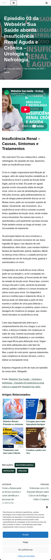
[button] (47, 507)
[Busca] (47, 3)
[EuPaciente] (4, 2)
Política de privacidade (26, 556)
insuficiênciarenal (25, 465)
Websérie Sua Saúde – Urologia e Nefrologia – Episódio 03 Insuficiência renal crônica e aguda (23, 383)
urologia (22, 471)
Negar (25, 542)
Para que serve (14, 69)
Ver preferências (25, 549)
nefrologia (8, 471)
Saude (7, 72)
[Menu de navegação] (13, 3)
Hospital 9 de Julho (31, 387)
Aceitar (25, 534)
